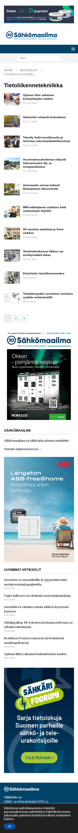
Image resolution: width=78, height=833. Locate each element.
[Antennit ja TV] (12, 211)
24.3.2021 (31, 259)
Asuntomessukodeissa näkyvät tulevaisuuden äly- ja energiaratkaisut (44, 163)
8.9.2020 (31, 301)
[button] (72, 49)
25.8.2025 (31, 171)
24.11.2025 (32, 145)
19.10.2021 (31, 237)
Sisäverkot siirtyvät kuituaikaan (44, 117)
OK (9, 826)
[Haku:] (39, 58)
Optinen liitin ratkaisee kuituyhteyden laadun (35, 654)
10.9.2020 (31, 277)
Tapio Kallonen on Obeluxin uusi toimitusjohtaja (37, 596)
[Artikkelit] (12, 233)
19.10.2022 (32, 215)
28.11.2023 (32, 193)
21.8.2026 (31, 103)
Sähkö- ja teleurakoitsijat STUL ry (26, 801)
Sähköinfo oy (13, 797)
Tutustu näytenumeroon (21, 449)
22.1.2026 (31, 121)
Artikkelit (28, 70)
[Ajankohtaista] (12, 99)
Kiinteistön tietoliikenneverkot (43, 273)
